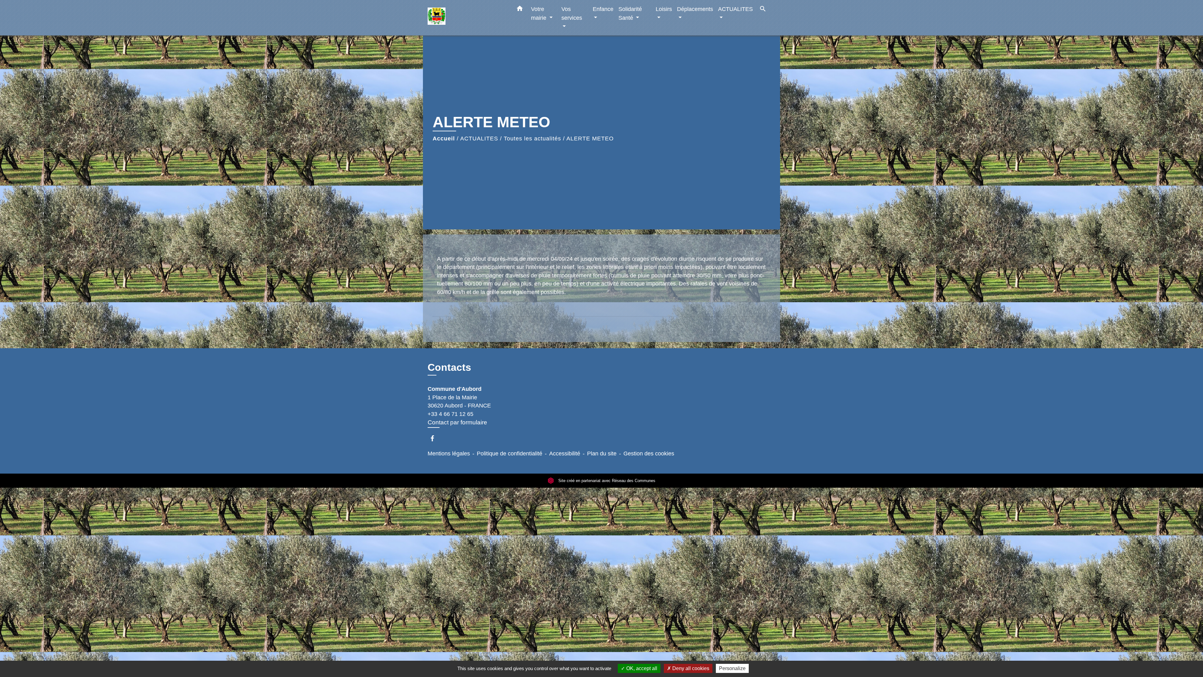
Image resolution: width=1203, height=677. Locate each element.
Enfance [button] (603, 9)
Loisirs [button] (664, 9)
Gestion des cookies (648, 453)
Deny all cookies (690, 668)
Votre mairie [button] (539, 13)
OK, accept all (641, 668)
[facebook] (435, 438)
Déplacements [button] (695, 9)
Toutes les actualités (532, 138)
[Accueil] (467, 17)
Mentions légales (449, 453)
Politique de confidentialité (509, 453)
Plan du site (602, 453)
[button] (520, 9)
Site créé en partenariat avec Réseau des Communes (606, 480)
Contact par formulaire (457, 422)
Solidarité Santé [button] (630, 13)
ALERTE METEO (590, 138)
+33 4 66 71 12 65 (450, 414)
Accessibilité (564, 453)
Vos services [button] (571, 13)
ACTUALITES (479, 138)
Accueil (444, 138)
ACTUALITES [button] (735, 9)
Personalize (732, 668)
